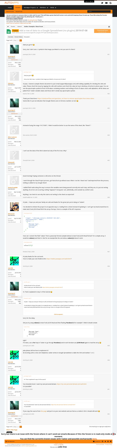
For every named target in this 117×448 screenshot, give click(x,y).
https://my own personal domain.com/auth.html (71, 384)
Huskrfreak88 (12, 187)
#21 (109, 54)
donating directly (32, 20)
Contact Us (97, 441)
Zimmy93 (11, 162)
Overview (10, 37)
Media (52, 7)
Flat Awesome (10, 441)
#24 (109, 135)
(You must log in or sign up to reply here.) (100, 426)
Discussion (27, 37)
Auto (12, 2)
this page (44, 411)
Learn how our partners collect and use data (18, 23)
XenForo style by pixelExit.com (29, 445)
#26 (109, 197)
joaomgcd (11, 56)
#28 (109, 266)
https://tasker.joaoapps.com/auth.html (58, 259)
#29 (109, 345)
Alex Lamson (12, 137)
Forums (17, 7)
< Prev (14, 40)
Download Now (102, 31)
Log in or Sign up (89, 1)
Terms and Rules (100, 444)
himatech (11, 214)
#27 (109, 251)
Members (43, 7)
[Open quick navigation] (109, 26)
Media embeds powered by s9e (12, 445)
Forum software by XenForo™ (20, 444)
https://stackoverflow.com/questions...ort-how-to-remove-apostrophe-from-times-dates (66, 98)
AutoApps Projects (30, 7)
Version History (18, 37)
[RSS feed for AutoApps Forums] (110, 441)
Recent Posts (19, 11)
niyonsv (10, 83)
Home (10, 7)
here (94, 439)
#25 (109, 160)
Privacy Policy (108, 444)
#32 (109, 414)
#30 (109, 360)
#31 (109, 389)
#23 (109, 108)
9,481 (19, 64)
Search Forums (10, 11)
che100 (10, 268)
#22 (109, 93)
